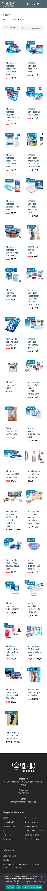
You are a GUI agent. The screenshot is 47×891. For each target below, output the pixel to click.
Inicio (5, 19)
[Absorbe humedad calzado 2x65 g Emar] (13, 186)
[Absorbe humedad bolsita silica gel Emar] (34, 324)
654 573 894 (23, 793)
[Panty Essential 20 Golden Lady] (13, 414)
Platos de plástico (32, 839)
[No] (44, 882)
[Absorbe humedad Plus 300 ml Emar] (34, 94)
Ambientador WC (32, 826)
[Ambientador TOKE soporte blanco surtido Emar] (34, 632)
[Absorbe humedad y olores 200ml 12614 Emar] (13, 675)
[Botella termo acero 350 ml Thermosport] (34, 457)
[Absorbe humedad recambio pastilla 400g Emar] (34, 186)
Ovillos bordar (8, 839)
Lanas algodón (9, 822)
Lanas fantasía (9, 826)
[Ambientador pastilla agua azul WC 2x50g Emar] (13, 546)
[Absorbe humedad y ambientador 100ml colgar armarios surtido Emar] (34, 276)
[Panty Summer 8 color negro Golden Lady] (34, 675)
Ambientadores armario (34, 830)
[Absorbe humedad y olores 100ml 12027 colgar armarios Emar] (34, 140)
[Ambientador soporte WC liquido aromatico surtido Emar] (34, 368)
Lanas (5, 818)
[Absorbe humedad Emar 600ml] (13, 368)
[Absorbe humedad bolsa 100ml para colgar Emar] (13, 48)
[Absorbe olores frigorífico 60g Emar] (34, 414)
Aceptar (11, 887)
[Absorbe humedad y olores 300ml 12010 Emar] (13, 232)
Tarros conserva (31, 822)
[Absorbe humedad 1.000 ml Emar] (13, 589)
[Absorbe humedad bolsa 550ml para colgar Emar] (13, 140)
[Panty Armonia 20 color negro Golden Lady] (13, 718)
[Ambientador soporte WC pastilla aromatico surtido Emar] (34, 497)
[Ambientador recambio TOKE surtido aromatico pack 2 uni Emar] (13, 497)
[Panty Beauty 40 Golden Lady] (34, 232)
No (19, 887)
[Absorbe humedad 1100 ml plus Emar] (13, 457)
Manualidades (30, 818)
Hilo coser (7, 835)
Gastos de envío (9, 856)
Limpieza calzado (32, 835)
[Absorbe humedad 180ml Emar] (13, 276)
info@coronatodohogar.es (23, 801)
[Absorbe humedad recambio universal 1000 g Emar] (13, 94)
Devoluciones (8, 860)
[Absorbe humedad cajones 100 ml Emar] (34, 48)
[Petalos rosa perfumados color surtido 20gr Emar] (13, 632)
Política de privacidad (32, 887)
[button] (43, 4)
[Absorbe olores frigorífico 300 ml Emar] (34, 546)
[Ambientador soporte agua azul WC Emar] (13, 324)
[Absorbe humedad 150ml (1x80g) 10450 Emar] (34, 589)
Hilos (5, 830)
